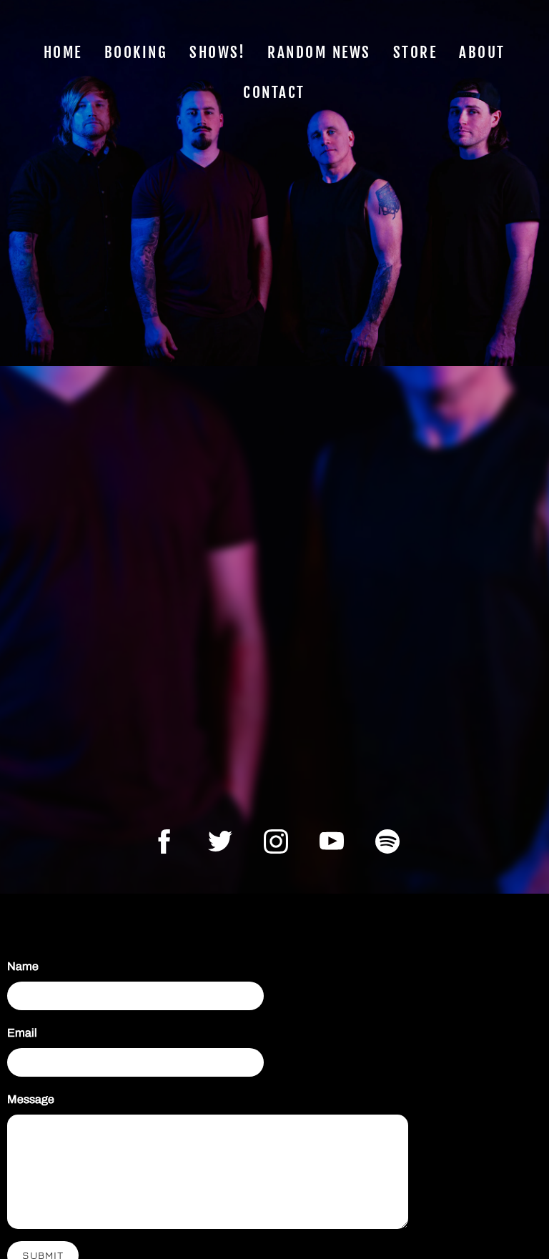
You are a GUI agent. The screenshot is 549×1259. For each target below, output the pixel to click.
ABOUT (483, 52)
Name (23, 966)
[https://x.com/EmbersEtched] (220, 841)
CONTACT (275, 92)
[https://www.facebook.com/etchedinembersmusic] (164, 841)
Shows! (218, 52)
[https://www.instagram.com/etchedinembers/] (276, 841)
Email (22, 1033)
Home (63, 52)
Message (30, 1099)
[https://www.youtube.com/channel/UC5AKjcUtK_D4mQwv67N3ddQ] (332, 841)
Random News (320, 52)
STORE (415, 52)
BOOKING (136, 52)
